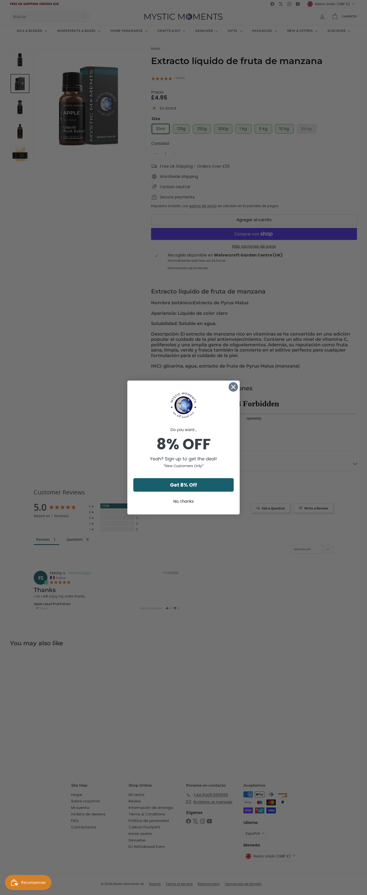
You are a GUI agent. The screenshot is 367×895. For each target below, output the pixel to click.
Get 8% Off (183, 484)
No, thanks (183, 501)
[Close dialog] (233, 387)
